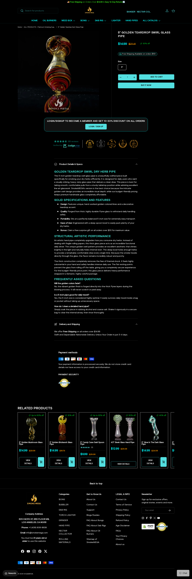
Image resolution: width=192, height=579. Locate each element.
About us (120, 544)
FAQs (118, 531)
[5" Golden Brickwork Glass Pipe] (62, 426)
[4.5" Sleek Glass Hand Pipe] (123, 426)
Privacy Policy (122, 510)
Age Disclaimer (123, 526)
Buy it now (146, 85)
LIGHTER (116, 20)
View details (28, 461)
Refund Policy (122, 520)
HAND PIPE (64, 526)
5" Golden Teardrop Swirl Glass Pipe (70, 27)
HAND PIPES (132, 20)
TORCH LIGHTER (67, 515)
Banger (131, 12)
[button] (173, 10)
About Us (90, 499)
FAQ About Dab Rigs (96, 526)
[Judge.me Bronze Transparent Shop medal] (112, 144)
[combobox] (38, 10)
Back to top (96, 483)
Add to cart (156, 77)
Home (20, 27)
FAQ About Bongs (95, 520)
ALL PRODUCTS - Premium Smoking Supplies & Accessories (40, 27)
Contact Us (91, 505)
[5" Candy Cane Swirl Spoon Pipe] (93, 426)
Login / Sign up (96, 127)
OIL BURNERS (49, 20)
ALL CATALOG (150, 20)
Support (90, 510)
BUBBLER (63, 505)
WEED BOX (67, 20)
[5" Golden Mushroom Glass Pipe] (31, 426)
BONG (83, 20)
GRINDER (63, 520)
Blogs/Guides (93, 515)
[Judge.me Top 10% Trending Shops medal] (134, 144)
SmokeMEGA (28, 574)
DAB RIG (99, 20)
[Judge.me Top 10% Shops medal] (123, 144)
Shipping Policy (123, 515)
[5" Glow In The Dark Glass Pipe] (154, 426)
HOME (34, 20)
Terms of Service (124, 505)
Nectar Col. (144, 12)
